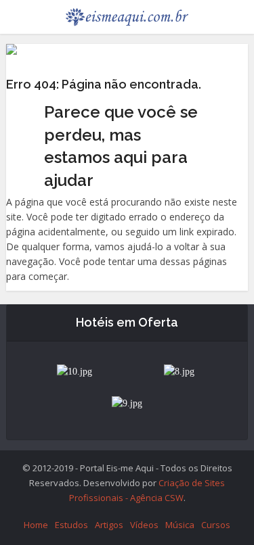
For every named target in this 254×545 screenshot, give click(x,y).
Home (36, 525)
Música (179, 525)
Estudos (71, 525)
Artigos (109, 525)
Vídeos (144, 525)
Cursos (215, 525)
